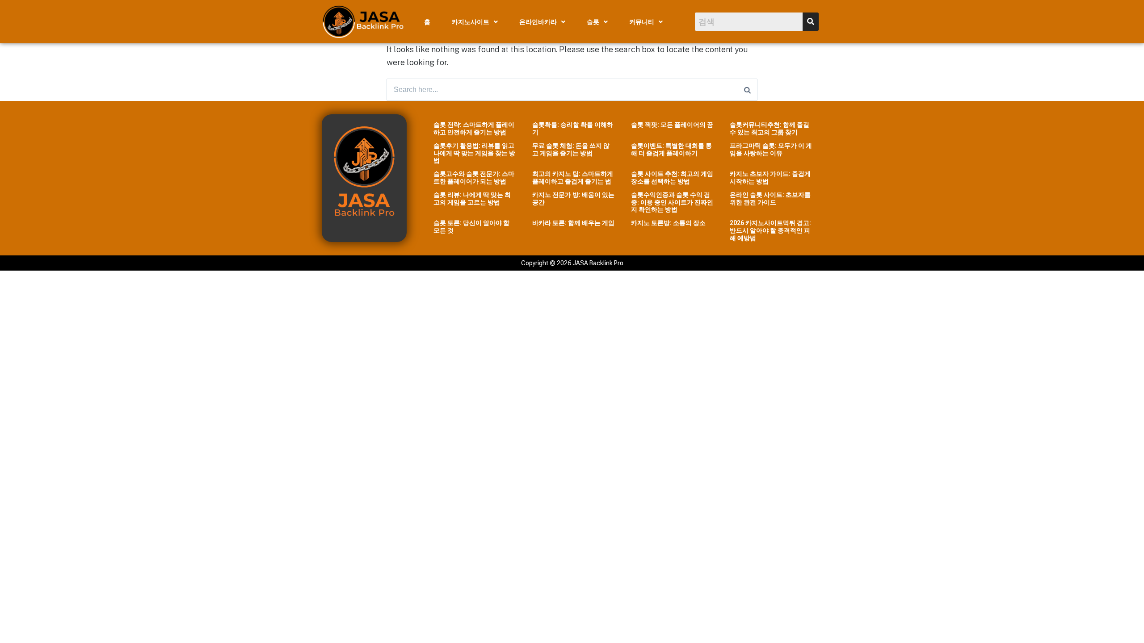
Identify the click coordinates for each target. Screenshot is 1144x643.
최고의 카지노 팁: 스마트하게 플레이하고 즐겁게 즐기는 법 (572, 177)
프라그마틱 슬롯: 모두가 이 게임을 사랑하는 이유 (771, 149)
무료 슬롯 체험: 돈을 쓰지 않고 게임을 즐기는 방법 (571, 149)
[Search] (747, 90)
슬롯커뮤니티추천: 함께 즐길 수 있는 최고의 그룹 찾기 (769, 128)
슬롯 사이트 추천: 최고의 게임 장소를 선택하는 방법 (672, 177)
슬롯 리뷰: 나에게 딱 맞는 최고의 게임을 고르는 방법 (472, 198)
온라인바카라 (538, 21)
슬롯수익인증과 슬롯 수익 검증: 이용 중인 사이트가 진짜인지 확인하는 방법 (672, 202)
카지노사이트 (470, 21)
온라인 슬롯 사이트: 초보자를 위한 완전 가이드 (770, 198)
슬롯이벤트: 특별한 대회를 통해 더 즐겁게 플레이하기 (671, 149)
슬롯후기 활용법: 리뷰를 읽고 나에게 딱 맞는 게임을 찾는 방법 (474, 153)
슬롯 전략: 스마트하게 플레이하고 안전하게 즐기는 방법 (473, 128)
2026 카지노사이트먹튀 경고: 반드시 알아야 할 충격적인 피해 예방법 (770, 230)
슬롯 (593, 21)
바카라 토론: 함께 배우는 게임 (573, 222)
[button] (475, 22)
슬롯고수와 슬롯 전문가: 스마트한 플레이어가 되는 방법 (473, 177)
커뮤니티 (641, 21)
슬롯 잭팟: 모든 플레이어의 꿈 (672, 124)
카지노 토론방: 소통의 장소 (668, 222)
